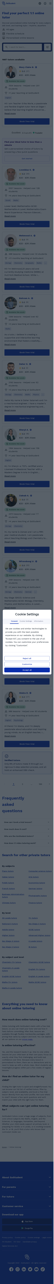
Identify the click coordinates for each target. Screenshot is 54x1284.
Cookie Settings (26, 621)
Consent (14, 621)
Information (38, 621)
